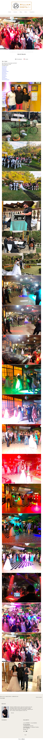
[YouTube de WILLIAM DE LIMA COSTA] (26, 731)
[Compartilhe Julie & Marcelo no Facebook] (0, 698)
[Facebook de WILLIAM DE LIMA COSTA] (23, 731)
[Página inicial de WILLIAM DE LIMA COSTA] (21, 5)
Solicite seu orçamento (39, 697)
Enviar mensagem (27, 724)
